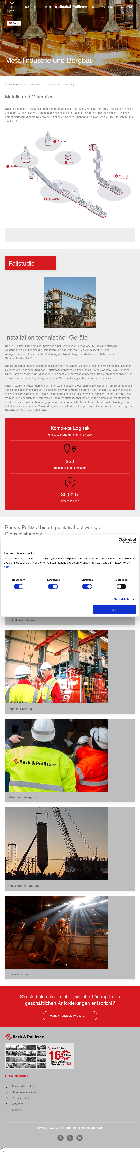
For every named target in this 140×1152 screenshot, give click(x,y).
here (7, 566)
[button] (70, 302)
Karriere (108, 6)
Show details (121, 599)
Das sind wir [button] (12, 7)
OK (114, 609)
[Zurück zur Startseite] (70, 7)
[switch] (53, 586)
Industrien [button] (30, 6)
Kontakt (126, 6)
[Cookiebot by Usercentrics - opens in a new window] (121, 540)
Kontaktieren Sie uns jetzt (68, 1015)
